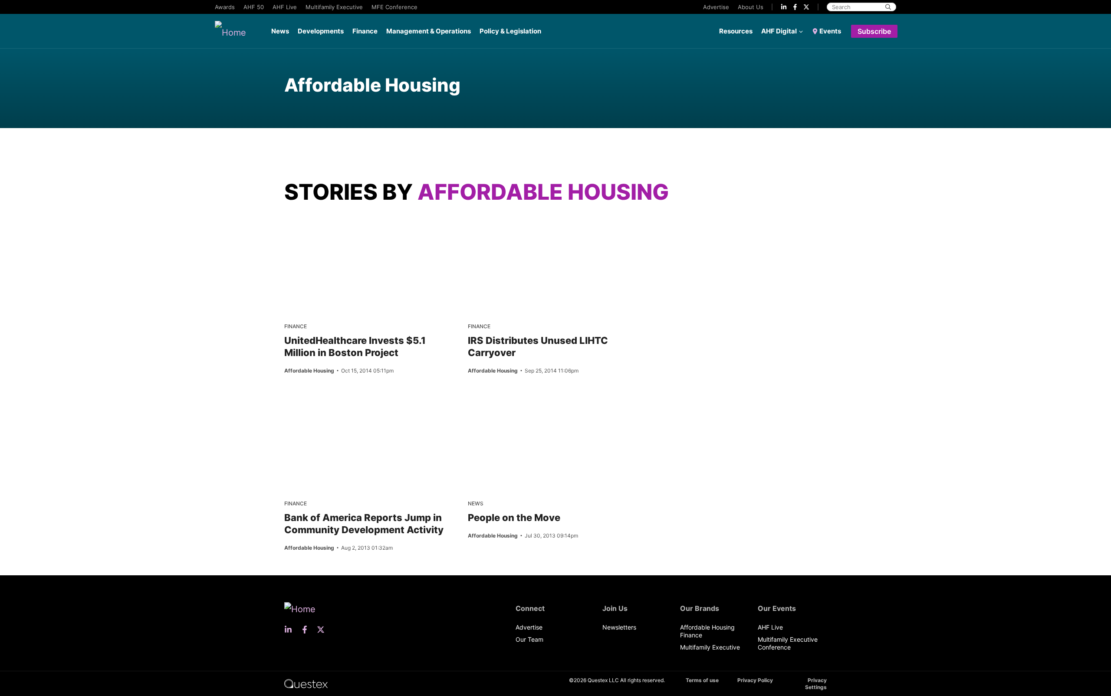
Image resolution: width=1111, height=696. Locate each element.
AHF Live (285, 6)
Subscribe (874, 31)
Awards (225, 6)
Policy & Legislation (510, 31)
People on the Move (514, 517)
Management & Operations (428, 31)
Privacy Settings (816, 683)
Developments (321, 31)
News (280, 31)
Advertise (716, 6)
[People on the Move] (500, 405)
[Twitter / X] (806, 7)
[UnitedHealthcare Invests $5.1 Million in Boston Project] (316, 228)
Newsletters (619, 627)
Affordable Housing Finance (707, 631)
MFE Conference (394, 6)
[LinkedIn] (784, 7)
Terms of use (702, 680)
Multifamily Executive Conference (788, 643)
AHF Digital (779, 31)
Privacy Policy (755, 680)
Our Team (529, 639)
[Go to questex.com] (306, 683)
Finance (365, 31)
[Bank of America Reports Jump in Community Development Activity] (316, 405)
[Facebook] (795, 7)
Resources (736, 31)
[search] (888, 6)
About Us (750, 6)
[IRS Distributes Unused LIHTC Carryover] (500, 228)
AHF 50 (253, 6)
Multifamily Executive (334, 6)
